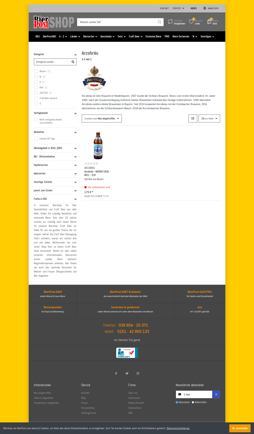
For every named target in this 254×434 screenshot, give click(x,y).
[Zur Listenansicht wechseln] (193, 118)
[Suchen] (160, 22)
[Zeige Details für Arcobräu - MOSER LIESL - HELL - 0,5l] (98, 145)
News (194, 8)
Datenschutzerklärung (178, 428)
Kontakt (164, 8)
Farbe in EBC (40, 199)
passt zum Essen (43, 190)
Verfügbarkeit (41, 113)
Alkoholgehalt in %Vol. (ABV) (48, 148)
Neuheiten (39, 132)
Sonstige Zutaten (43, 182)
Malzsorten (39, 173)
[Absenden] (216, 394)
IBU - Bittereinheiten (44, 156)
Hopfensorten (41, 165)
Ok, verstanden (240, 428)
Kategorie (39, 54)
